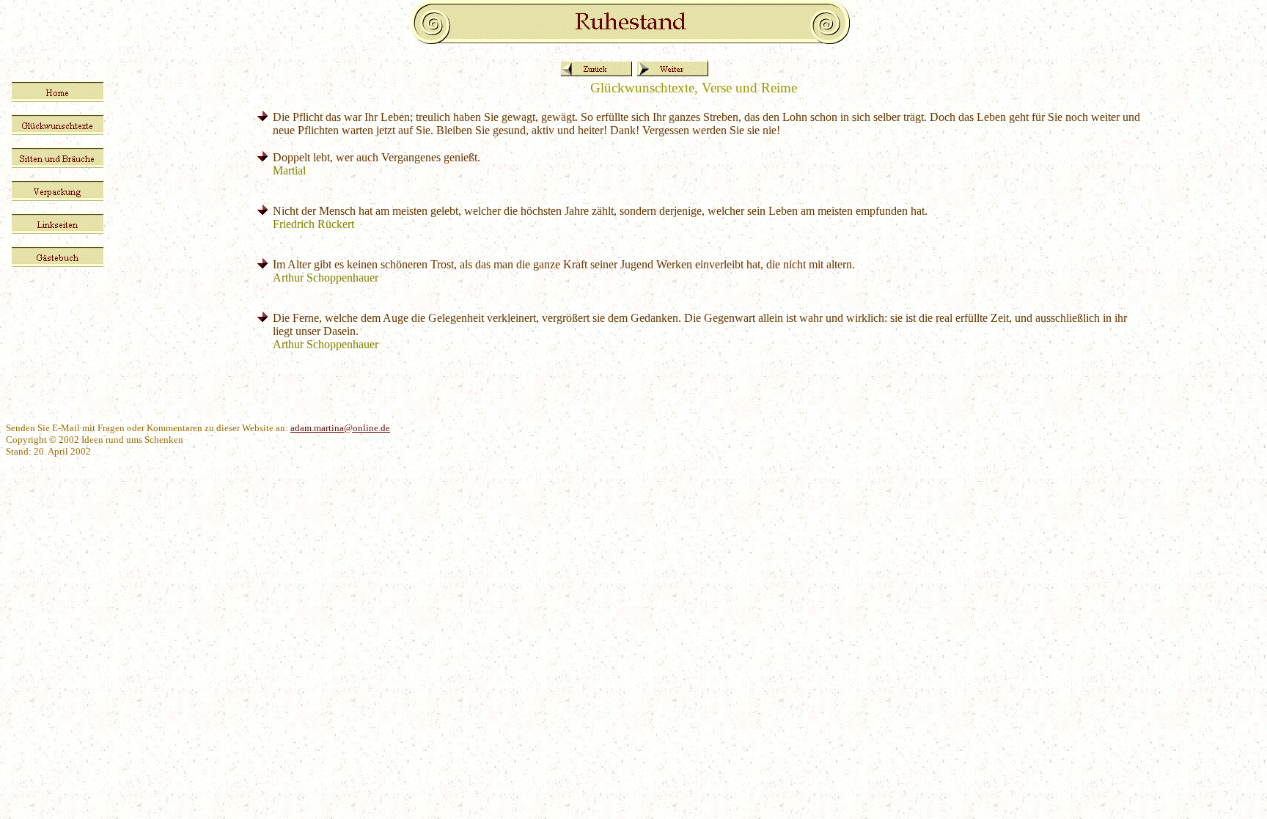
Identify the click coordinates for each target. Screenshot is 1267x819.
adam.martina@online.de (340, 427)
